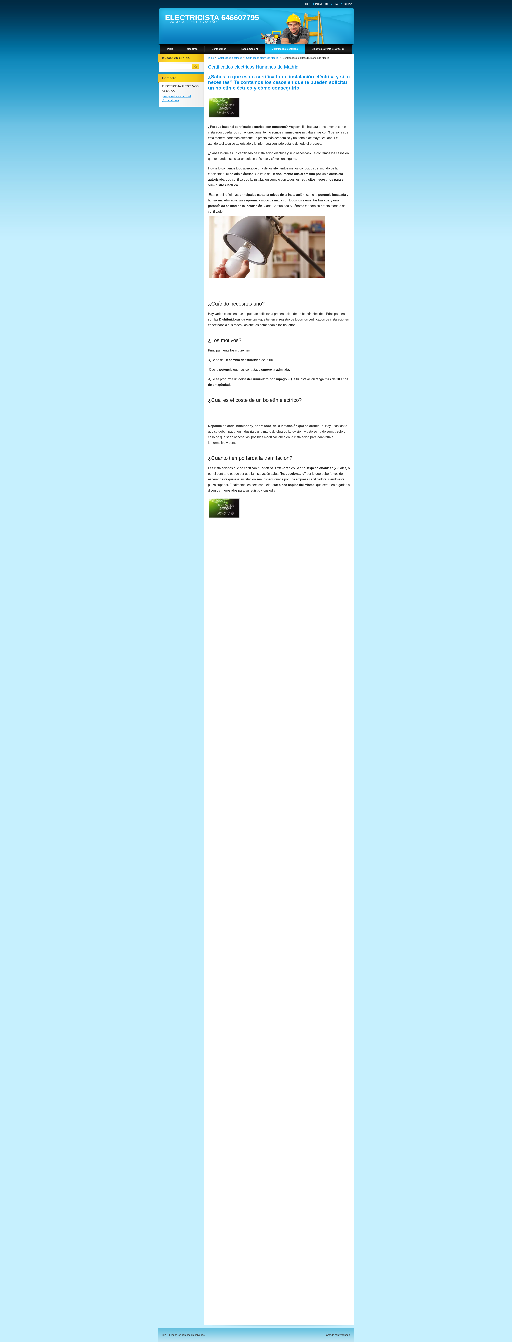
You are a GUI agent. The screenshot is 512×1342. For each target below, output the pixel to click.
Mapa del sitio (321, 4)
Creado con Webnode (338, 1335)
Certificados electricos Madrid (262, 58)
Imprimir (348, 4)
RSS (336, 4)
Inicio (211, 58)
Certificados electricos (230, 58)
